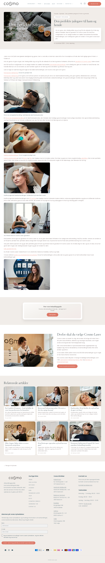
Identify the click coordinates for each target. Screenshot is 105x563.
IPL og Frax (33, 198)
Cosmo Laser (54, 560)
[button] (81, 3)
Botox (25, 158)
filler (30, 158)
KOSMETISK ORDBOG (34, 501)
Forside (56, 13)
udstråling (84, 158)
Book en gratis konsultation (67, 366)
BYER (30, 490)
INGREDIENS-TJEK (33, 504)
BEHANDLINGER (31, 3)
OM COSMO (59, 3)
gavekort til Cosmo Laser (83, 61)
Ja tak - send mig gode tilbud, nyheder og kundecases (18, 543)
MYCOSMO (32, 485)
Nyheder (61, 13)
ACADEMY (31, 487)
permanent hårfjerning (68, 360)
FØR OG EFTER (33, 482)
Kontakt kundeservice (85, 485)
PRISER (39, 3)
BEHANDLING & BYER (34, 493)
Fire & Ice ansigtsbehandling (15, 118)
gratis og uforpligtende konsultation (25, 255)
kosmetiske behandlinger (57, 64)
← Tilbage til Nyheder (10, 465)
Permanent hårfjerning (11, 73)
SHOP (30, 496)
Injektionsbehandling (10, 158)
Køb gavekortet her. (10, 249)
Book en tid (94, 4)
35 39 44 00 (87, 504)
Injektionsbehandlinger (11, 155)
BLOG (30, 498)
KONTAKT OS (68, 3)
